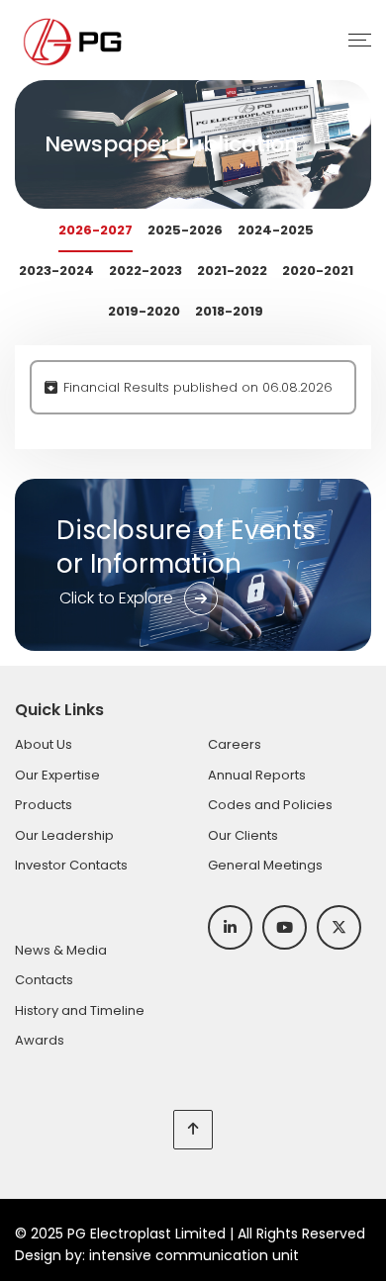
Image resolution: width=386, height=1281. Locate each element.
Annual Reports (257, 775)
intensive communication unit (194, 1255)
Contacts (44, 979)
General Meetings (265, 865)
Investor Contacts (71, 865)
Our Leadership (64, 835)
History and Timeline (80, 1010)
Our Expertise (57, 775)
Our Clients (243, 835)
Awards (39, 1040)
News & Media (61, 950)
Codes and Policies (270, 804)
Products (43, 804)
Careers (234, 744)
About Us (43, 744)
